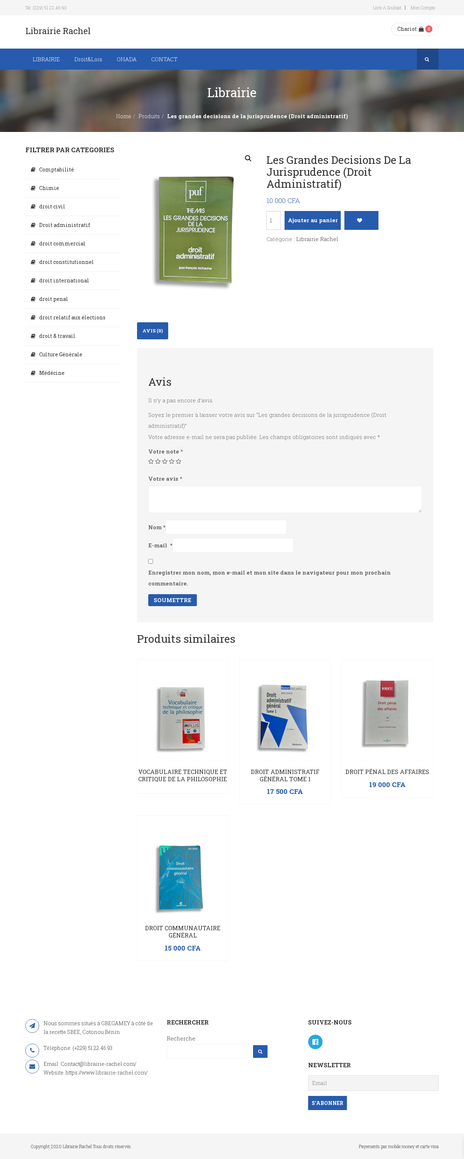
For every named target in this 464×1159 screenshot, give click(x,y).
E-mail (160, 545)
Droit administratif (64, 225)
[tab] (152, 330)
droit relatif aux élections (72, 317)
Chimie (49, 188)
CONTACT (164, 59)
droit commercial (62, 243)
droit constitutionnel (66, 261)
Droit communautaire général (182, 931)
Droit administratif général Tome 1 (285, 775)
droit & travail (57, 335)
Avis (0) (152, 330)
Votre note (165, 451)
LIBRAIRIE (46, 59)
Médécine (52, 372)
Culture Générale (60, 354)
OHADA (127, 59)
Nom (157, 527)
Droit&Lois (88, 59)
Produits (149, 116)
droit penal (53, 298)
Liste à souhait (387, 7)
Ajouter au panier (313, 220)
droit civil (52, 206)
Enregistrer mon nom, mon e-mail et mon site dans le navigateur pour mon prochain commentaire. (269, 578)
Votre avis (165, 478)
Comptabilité (56, 169)
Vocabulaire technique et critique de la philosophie (182, 775)
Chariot (407, 28)
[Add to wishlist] (361, 220)
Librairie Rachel (317, 239)
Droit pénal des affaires (387, 771)
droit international (64, 280)
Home (123, 116)
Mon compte (423, 7)
